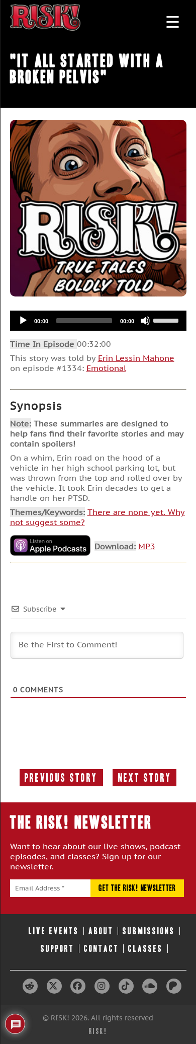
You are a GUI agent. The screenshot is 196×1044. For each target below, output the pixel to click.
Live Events (54, 931)
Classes (145, 948)
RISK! (98, 1031)
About (101, 931)
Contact (101, 948)
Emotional (106, 368)
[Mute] (145, 321)
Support (57, 948)
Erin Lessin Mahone (136, 358)
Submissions (149, 931)
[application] (98, 321)
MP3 (146, 546)
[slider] (167, 320)
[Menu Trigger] (172, 21)
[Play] (23, 321)
